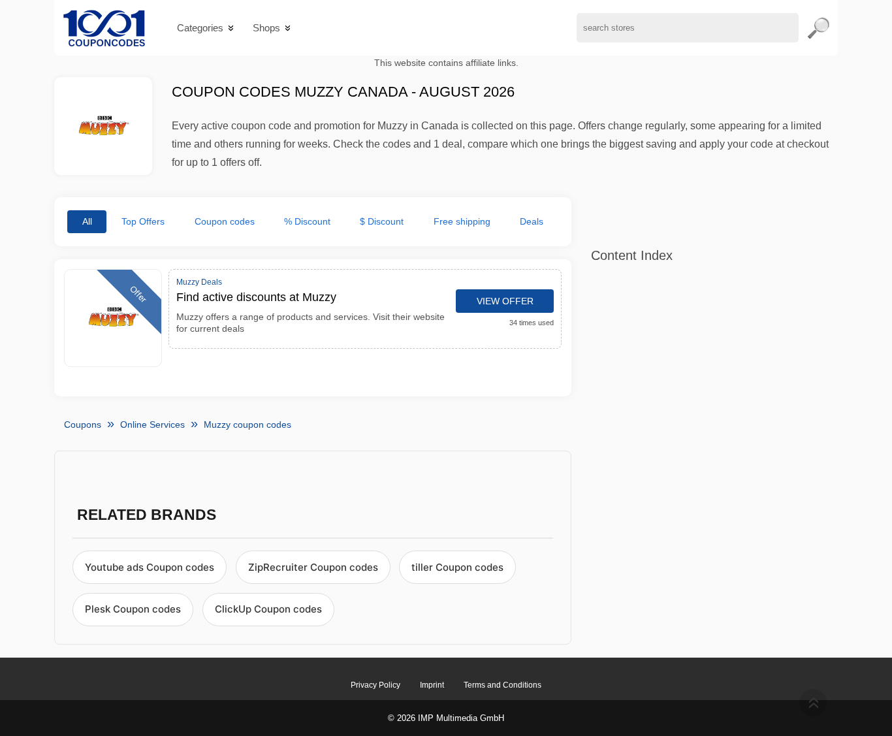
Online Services (152, 424)
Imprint (432, 685)
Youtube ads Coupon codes (149, 567)
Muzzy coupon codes (247, 424)
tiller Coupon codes (457, 567)
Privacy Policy (375, 685)
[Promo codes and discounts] (104, 28)
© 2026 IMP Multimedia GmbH (446, 718)
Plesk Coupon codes (133, 609)
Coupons (82, 424)
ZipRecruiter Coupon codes (313, 567)
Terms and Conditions (502, 685)
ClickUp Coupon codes (268, 609)
